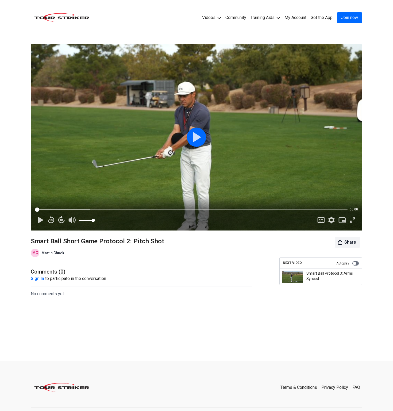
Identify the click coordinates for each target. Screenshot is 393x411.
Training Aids (263, 17)
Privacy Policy (334, 387)
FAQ (356, 387)
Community (235, 17)
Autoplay (342, 263)
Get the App (322, 17)
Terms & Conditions (298, 387)
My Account (295, 17)
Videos (209, 17)
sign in (37, 278)
